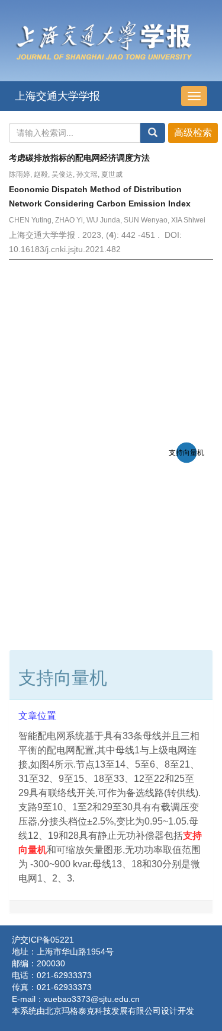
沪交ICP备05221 (43, 939)
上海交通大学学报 (57, 96)
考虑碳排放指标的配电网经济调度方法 (79, 158)
